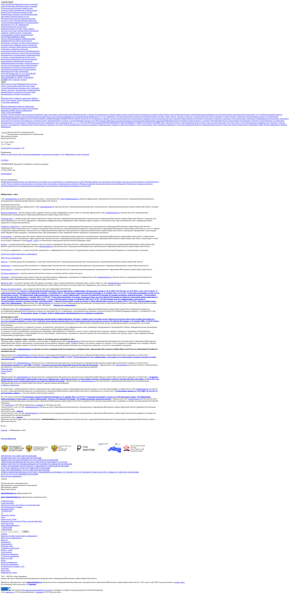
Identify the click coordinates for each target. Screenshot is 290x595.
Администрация (7, 2)
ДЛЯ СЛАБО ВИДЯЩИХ (11, 112)
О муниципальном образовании (85, 117)
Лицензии (85, 154)
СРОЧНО (4, 160)
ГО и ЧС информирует (20, 25)
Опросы (4, 244)
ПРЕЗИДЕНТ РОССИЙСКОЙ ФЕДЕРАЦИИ (18, 456)
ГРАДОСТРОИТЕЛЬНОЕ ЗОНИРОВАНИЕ (18, 39)
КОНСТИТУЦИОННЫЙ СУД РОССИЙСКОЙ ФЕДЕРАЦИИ (25, 470)
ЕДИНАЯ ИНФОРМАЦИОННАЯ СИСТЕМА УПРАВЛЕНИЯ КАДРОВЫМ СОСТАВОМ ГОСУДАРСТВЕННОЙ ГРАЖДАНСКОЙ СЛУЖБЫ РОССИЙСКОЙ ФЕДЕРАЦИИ (70, 472)
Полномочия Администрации (25, 10)
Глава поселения (7, 4)
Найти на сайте (7, 154)
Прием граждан (7, 12)
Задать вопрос (11, 100)
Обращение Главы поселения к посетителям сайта (53, 115)
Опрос (19, 100)
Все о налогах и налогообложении (20, 56)
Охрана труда (30, 57)
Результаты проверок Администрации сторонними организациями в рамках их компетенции (20, 33)
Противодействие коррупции (25, 20)
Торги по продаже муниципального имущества (61, 184)
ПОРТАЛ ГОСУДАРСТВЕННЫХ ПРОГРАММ (19, 474)
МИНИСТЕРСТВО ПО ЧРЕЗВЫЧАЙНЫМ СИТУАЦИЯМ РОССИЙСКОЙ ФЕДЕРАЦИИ (36, 464)
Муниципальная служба (22, 12)
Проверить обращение (31, 100)
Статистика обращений (10, 102)
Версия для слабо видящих (11, 289)
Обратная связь (7, 98)
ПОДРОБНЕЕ (6, 174)
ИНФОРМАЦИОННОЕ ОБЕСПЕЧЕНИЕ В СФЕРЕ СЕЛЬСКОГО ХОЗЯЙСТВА (17, 78)
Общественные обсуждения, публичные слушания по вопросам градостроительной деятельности (19, 49)
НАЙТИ (25, 532)
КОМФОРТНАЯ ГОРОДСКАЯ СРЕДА (16, 41)
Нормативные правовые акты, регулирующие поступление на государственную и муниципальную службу (42, 182)
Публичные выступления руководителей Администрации (117, 115)
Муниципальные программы (230, 115)
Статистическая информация (12, 23)
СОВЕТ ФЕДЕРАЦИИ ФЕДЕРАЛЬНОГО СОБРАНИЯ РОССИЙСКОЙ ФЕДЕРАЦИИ (35, 466)
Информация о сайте (73, 154)
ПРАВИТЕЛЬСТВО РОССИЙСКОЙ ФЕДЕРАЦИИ (21, 458)
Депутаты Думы (28, 86)
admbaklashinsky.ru (12, 199)
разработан (9, 405)
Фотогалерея (6, 75)
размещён (40, 405)
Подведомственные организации (14, 27)
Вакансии (122, 184)
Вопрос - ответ (135, 125)
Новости (20, 106)
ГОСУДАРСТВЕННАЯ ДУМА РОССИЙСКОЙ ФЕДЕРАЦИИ (25, 468)
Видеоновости (6, 108)
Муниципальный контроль (11, 18)
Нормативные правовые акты (12, 14)
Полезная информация (31, 154)
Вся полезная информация (11, 476)
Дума (3, 82)
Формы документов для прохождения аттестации (99, 184)
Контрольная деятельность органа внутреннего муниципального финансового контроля (19, 60)
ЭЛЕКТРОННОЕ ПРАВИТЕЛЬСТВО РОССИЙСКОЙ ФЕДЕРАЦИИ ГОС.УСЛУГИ (34, 462)
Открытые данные (19, 80)
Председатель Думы (8, 84)
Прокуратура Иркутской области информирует (241, 125)
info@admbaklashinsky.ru (70, 199)
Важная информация (9, 106)
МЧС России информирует (21, 110)
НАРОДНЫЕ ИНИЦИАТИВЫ (13, 37)
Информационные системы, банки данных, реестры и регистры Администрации (18, 30)
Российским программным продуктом (37, 590)
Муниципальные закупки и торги (14, 117)
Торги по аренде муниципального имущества (24, 184)
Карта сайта (17, 154)
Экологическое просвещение (239, 121)
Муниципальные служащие (26, 6)
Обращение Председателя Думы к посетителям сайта (19, 85)
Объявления (29, 106)
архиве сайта (180, 582)
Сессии (4, 88)
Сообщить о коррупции (22, 98)
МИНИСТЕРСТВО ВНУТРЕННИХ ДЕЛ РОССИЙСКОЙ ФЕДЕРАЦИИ (29, 460)
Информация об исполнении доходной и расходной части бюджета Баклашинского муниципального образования (20, 53)
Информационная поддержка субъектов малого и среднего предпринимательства (20, 64)
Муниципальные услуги (19, 16)
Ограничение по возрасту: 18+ (13, 148)
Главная (4, 115)
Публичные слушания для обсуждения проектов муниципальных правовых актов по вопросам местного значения (19, 45)
